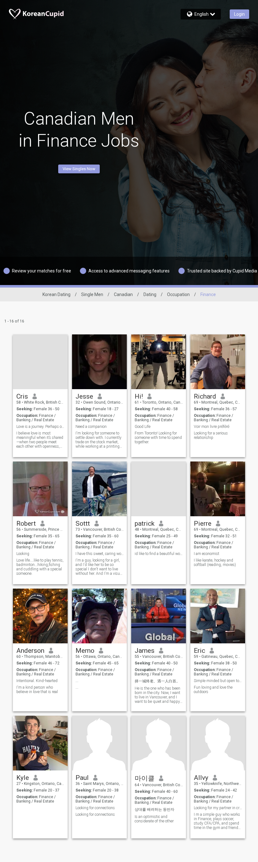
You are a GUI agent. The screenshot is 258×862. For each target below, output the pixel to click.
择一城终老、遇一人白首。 (157, 681)
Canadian (123, 294)
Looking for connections (95, 808)
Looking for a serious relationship (211, 435)
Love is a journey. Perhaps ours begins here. (40, 426)
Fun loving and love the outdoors (213, 689)
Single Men (92, 294)
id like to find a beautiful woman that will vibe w (159, 553)
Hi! (139, 396)
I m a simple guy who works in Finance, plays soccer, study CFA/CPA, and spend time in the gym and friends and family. (217, 821)
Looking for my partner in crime (218, 808)
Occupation (178, 294)
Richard (205, 396)
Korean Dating (56, 294)
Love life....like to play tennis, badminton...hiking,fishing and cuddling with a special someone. (40, 567)
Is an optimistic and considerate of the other (154, 818)
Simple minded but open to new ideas (218, 681)
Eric (199, 650)
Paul (82, 777)
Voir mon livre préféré (211, 426)
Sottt (83, 523)
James (144, 650)
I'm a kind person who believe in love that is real (37, 689)
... (77, 681)
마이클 (144, 778)
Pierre (202, 523)
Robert (26, 523)
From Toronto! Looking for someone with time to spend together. (158, 437)
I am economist (206, 553)
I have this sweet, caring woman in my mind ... (100, 553)
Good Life (142, 426)
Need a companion (91, 426)
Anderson (30, 650)
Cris (22, 396)
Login (239, 14)
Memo (85, 650)
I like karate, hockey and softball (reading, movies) (215, 562)
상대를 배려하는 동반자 (154, 809)
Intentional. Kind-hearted (37, 681)
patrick (144, 523)
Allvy (201, 777)
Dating (149, 294)
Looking (22, 553)
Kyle (22, 777)
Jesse (84, 396)
